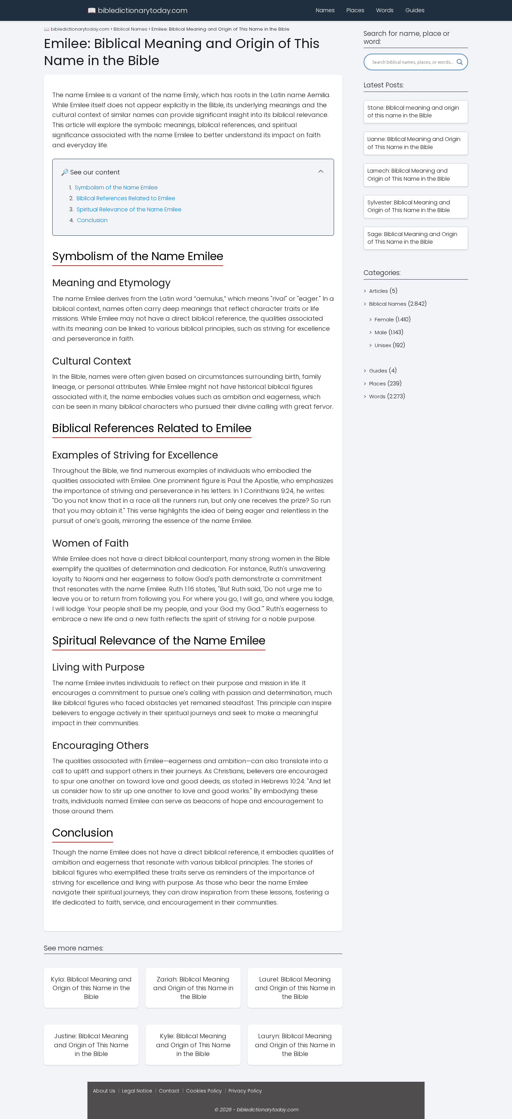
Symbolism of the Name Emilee (116, 187)
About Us (104, 1090)
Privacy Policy (245, 1090)
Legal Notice (137, 1090)
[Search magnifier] (460, 62)
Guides (415, 10)
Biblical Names (387, 303)
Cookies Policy (204, 1090)
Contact (169, 1090)
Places (355, 10)
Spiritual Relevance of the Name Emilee (129, 209)
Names (325, 10)
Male (381, 332)
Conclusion (92, 220)
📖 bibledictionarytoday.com (137, 10)
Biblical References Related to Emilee (126, 198)
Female (384, 319)
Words (385, 10)
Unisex (383, 345)
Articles (378, 291)
